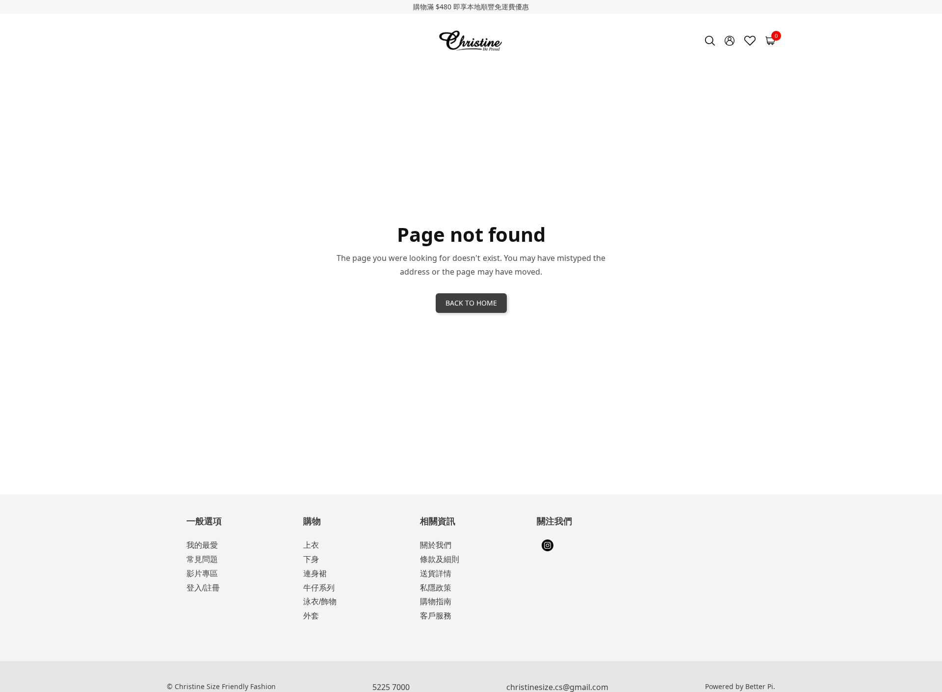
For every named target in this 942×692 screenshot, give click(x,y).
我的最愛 (202, 545)
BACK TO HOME (471, 303)
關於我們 (435, 545)
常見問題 (202, 559)
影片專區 (202, 573)
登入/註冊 (203, 588)
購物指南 (435, 601)
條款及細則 (439, 559)
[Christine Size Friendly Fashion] (471, 40)
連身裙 (315, 573)
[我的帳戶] (729, 41)
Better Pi (759, 686)
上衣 (311, 545)
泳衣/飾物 (320, 601)
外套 (311, 616)
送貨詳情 (435, 573)
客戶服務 (435, 616)
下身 (311, 559)
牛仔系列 (319, 588)
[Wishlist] (750, 41)
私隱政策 (435, 588)
